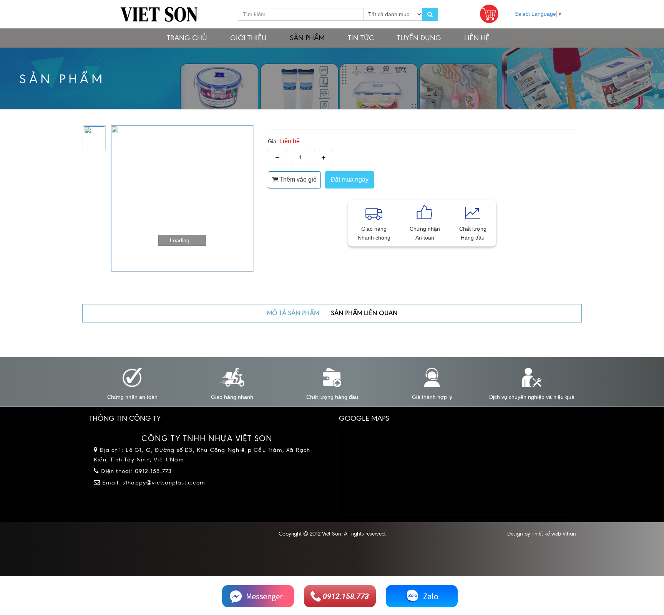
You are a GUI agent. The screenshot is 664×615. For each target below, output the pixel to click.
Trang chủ (187, 37)
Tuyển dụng (419, 37)
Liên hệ (477, 37)
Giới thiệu (248, 37)
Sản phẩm (307, 37)
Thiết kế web (546, 534)
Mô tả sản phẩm (293, 313)
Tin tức (361, 37)
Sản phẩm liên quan (364, 313)
